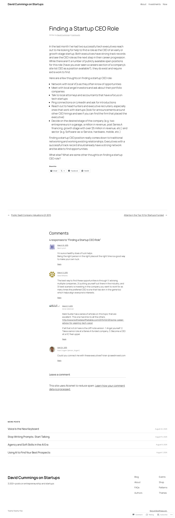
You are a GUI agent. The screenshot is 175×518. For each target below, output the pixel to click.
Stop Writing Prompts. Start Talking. (29, 436)
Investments (155, 4)
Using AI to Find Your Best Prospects (29, 452)
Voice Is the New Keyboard (23, 428)
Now (165, 4)
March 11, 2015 (62, 272)
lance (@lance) (68, 309)
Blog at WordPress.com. (158, 511)
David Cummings (63, 35)
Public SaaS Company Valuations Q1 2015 (31, 215)
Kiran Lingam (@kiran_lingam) (68, 350)
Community (75, 35)
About (143, 4)
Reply (59, 264)
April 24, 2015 (62, 347)
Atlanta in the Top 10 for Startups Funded (144, 215)
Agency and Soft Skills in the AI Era (28, 444)
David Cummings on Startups (25, 4)
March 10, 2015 (62, 245)
